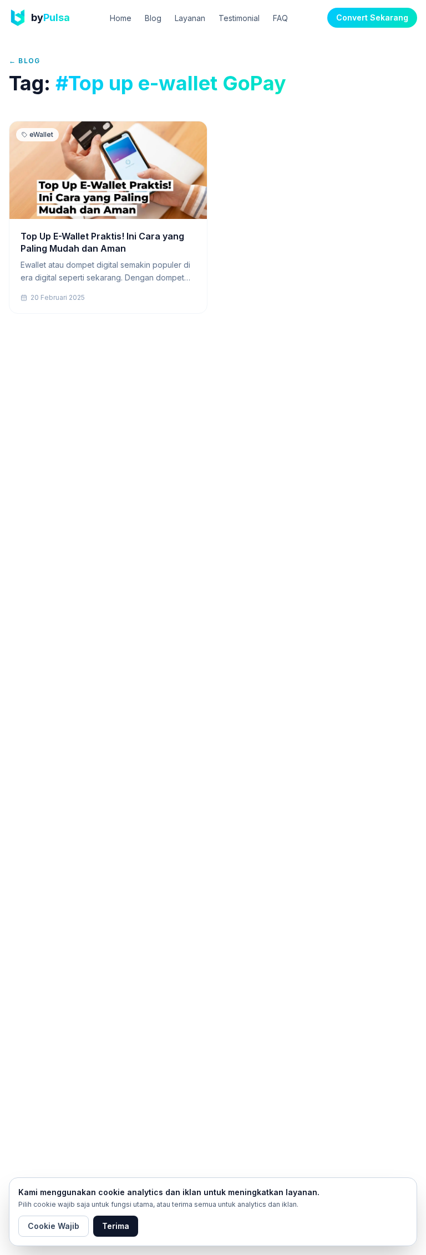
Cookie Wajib (53, 1226)
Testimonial (239, 18)
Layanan (190, 18)
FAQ (280, 18)
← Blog (24, 61)
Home (120, 18)
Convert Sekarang (372, 17)
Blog (153, 18)
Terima (115, 1226)
